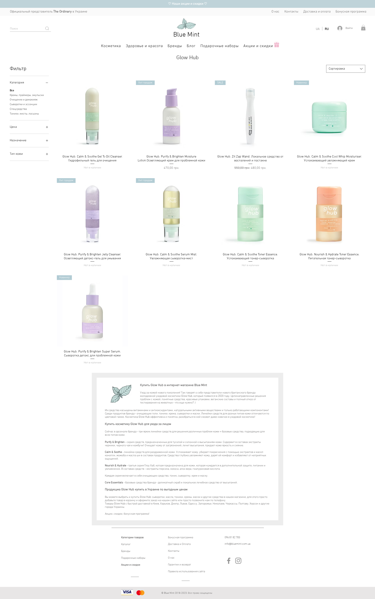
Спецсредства (18, 109)
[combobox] (345, 69)
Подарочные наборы (133, 558)
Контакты (173, 551)
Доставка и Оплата (179, 544)
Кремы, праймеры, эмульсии (27, 95)
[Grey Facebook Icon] (229, 561)
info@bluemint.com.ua (237, 544)
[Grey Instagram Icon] (238, 561)
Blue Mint (186, 35)
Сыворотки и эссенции (23, 104)
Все (12, 90)
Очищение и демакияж (24, 99)
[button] (363, 27)
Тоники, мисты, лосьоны (24, 113)
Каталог (126, 544)
